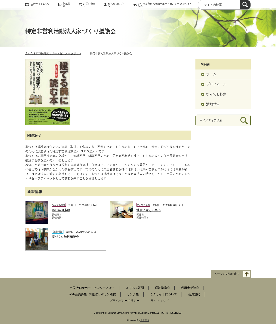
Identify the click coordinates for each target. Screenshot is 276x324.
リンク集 (133, 294)
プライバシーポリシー (124, 300)
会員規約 (194, 294)
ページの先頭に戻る (227, 273)
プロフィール (216, 84)
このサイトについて (40, 5)
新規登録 (66, 5)
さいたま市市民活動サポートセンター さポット (53, 53)
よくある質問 (135, 287)
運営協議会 (162, 287)
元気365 (144, 320)
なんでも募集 (216, 94)
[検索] (245, 5)
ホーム (211, 74)
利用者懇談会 (190, 287)
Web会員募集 (78, 294)
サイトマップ (160, 300)
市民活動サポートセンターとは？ (92, 287)
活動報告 (213, 104)
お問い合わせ (89, 5)
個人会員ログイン (116, 5)
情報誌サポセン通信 (102, 294)
